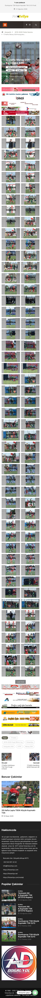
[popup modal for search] (36, 24)
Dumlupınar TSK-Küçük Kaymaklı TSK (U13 (28, 922)
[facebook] (26, 25)
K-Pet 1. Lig (21, 70)
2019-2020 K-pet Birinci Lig (13, 742)
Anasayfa (8, 32)
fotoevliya (29, 742)
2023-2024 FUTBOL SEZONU (13, 805)
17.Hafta (13, 738)
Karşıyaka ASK (9, 746)
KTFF (19, 746)
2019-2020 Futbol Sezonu (24, 32)
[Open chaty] (35, 992)
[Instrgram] (29, 25)
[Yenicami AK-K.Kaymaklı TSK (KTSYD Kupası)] (9, 895)
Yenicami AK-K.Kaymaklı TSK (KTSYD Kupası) (25, 895)
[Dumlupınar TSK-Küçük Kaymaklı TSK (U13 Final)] (9, 922)
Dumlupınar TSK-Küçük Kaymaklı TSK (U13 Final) (20, 5)
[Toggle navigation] (5, 25)
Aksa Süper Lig (30, 805)
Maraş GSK (29, 746)
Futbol (10, 70)
